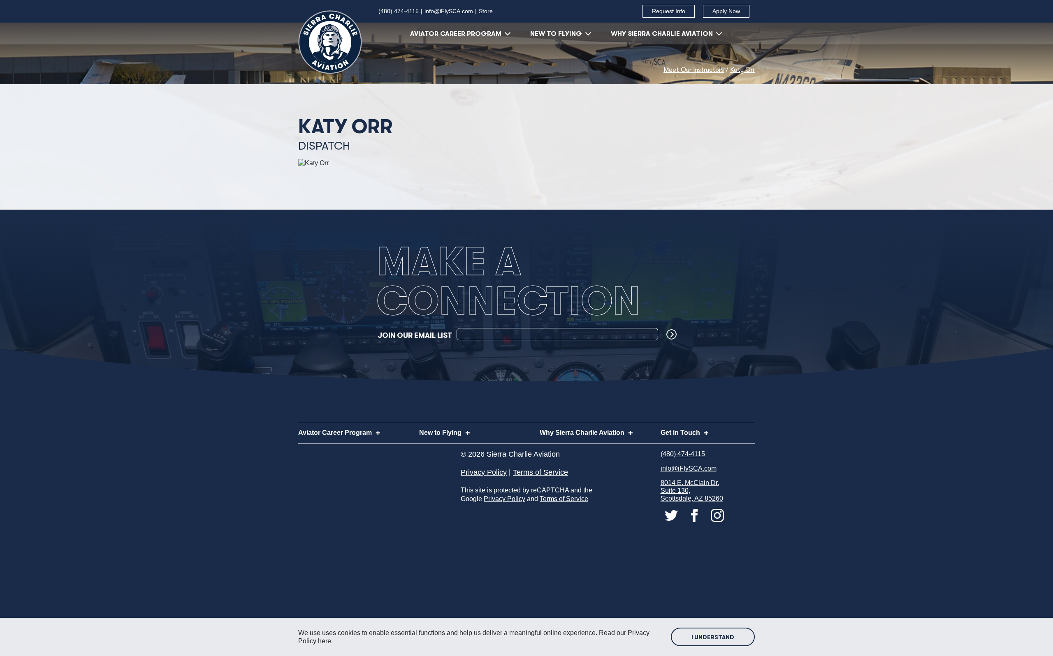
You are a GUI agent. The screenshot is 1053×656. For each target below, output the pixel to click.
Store (486, 11)
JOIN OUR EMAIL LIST (415, 335)
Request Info (668, 11)
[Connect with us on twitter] (672, 515)
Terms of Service (540, 472)
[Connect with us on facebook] (695, 515)
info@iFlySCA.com (448, 11)
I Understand (712, 637)
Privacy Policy (484, 472)
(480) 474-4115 (398, 11)
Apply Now (726, 11)
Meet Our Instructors (693, 70)
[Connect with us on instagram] (717, 515)
